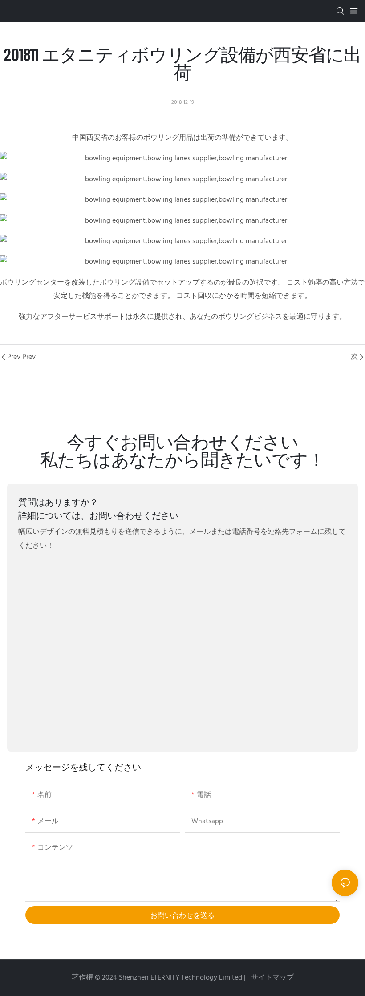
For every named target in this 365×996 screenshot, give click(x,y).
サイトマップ (271, 978)
